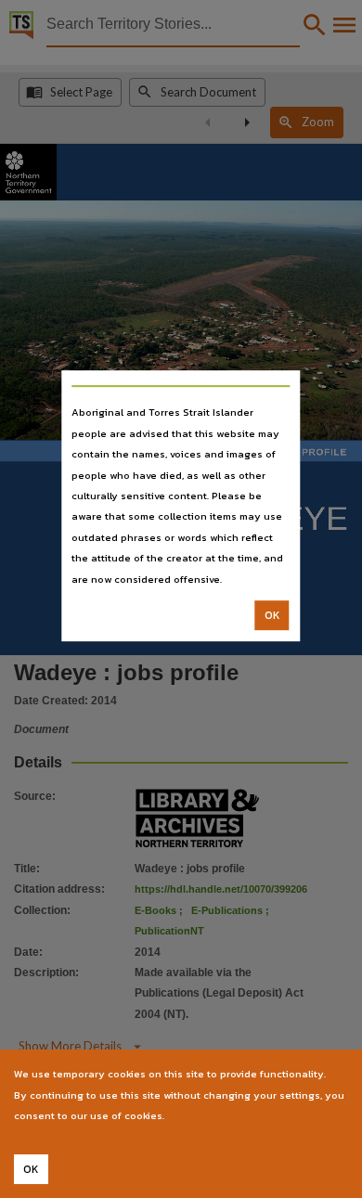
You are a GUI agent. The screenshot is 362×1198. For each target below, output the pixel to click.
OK (272, 615)
